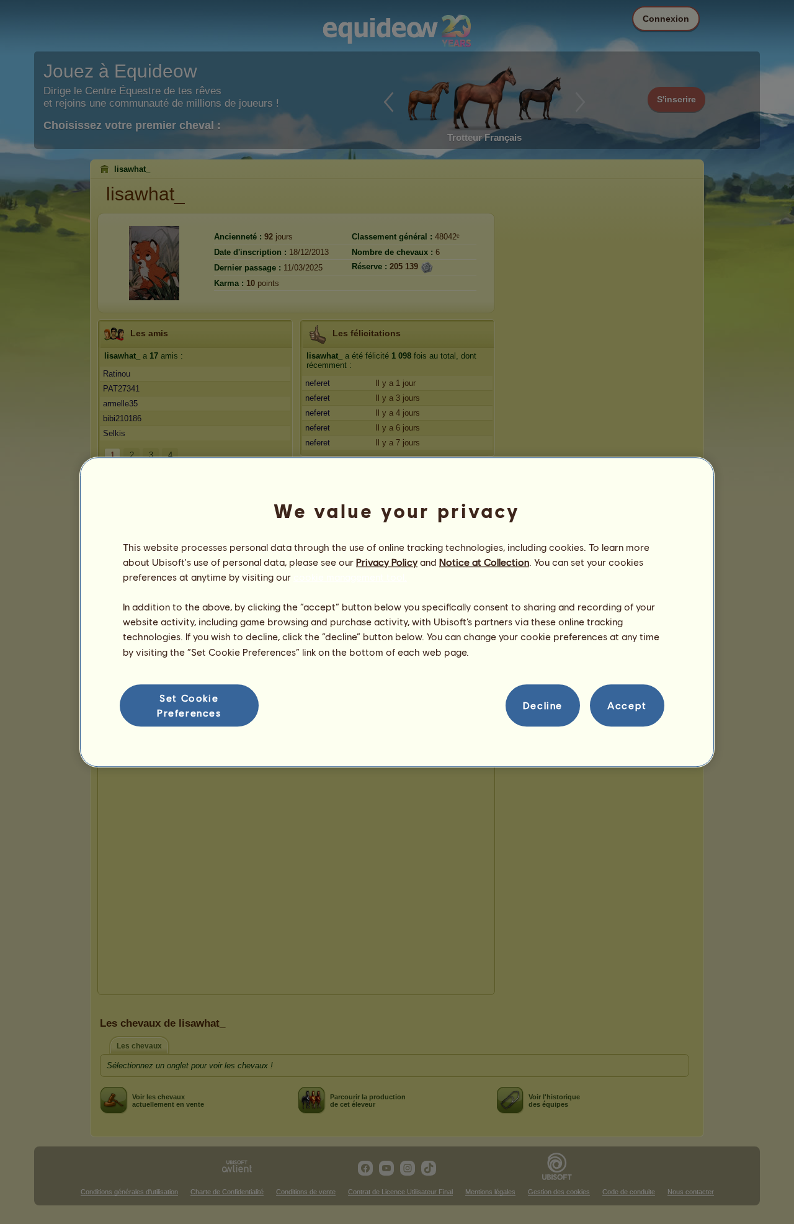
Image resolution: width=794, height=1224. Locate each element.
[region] (397, 612)
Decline (543, 705)
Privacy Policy (386, 562)
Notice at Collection (484, 562)
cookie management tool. (350, 577)
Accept (627, 705)
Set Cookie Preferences (189, 705)
